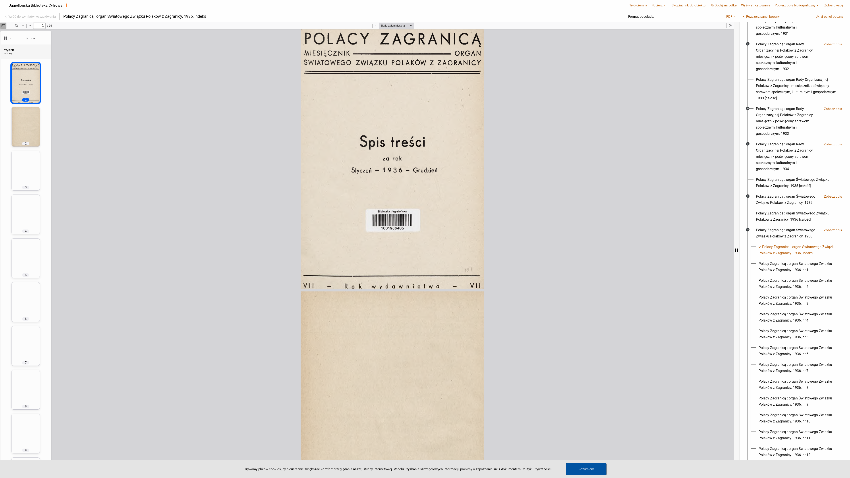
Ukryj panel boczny (829, 17)
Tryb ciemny (638, 5)
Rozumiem (586, 469)
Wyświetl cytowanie (755, 5)
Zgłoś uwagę (833, 5)
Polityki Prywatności (537, 469)
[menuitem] (788, 56)
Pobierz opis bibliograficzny (795, 5)
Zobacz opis (833, 44)
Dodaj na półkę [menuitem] (726, 5)
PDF (729, 17)
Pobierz (657, 5)
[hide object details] (736, 250)
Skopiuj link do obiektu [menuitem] (688, 5)
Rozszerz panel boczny (763, 17)
